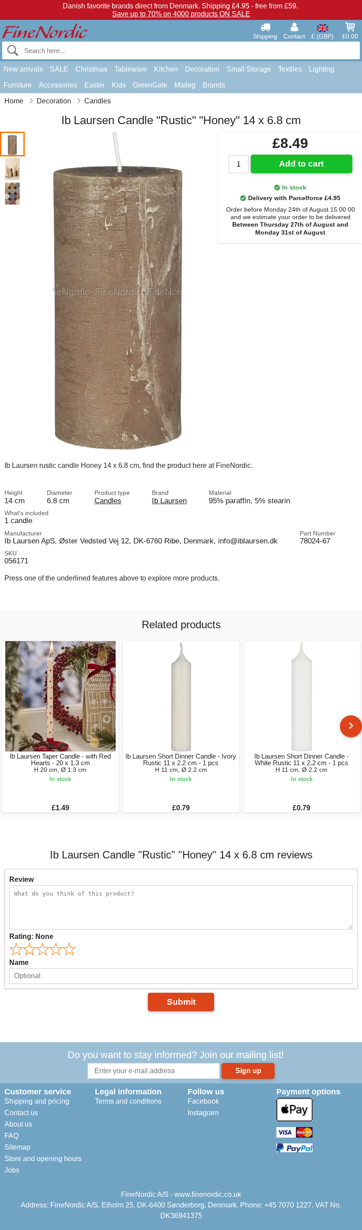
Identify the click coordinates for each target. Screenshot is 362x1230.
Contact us (21, 1112)
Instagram (203, 1112)
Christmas (91, 69)
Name (19, 962)
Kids (119, 85)
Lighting (321, 69)
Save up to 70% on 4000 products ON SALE (181, 14)
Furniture (18, 85)
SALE (59, 69)
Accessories (58, 85)
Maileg (185, 85)
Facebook (203, 1101)
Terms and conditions (128, 1101)
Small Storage (248, 69)
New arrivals (23, 69)
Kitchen (166, 69)
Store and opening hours (43, 1158)
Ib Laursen (169, 500)
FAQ (11, 1135)
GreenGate (150, 85)
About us (18, 1124)
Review (21, 879)
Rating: (31, 936)
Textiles (290, 69)
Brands (214, 85)
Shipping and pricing (36, 1101)
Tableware (130, 69)
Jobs (11, 1170)
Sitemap (17, 1147)
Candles (107, 500)
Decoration (202, 69)
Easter (94, 85)
